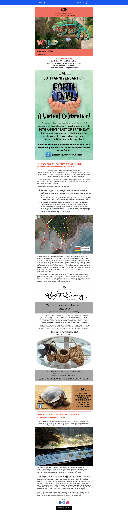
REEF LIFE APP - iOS (64, 508)
